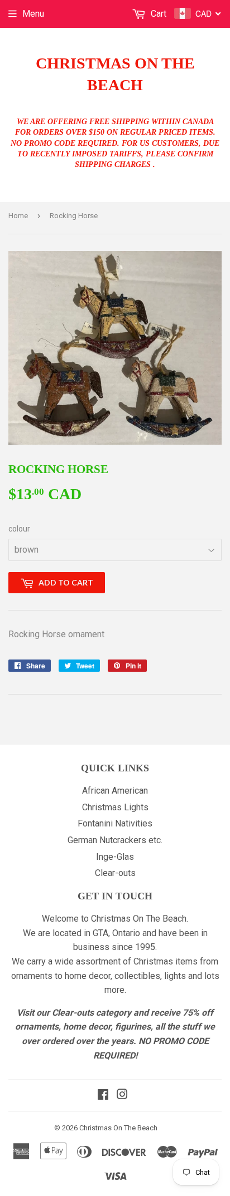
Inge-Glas (115, 857)
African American (115, 790)
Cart (157, 13)
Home (18, 215)
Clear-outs (115, 873)
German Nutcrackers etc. (115, 840)
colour (19, 528)
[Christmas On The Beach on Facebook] (103, 1095)
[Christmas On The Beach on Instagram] (122, 1095)
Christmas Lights (115, 807)
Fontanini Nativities (115, 823)
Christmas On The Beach (115, 74)
